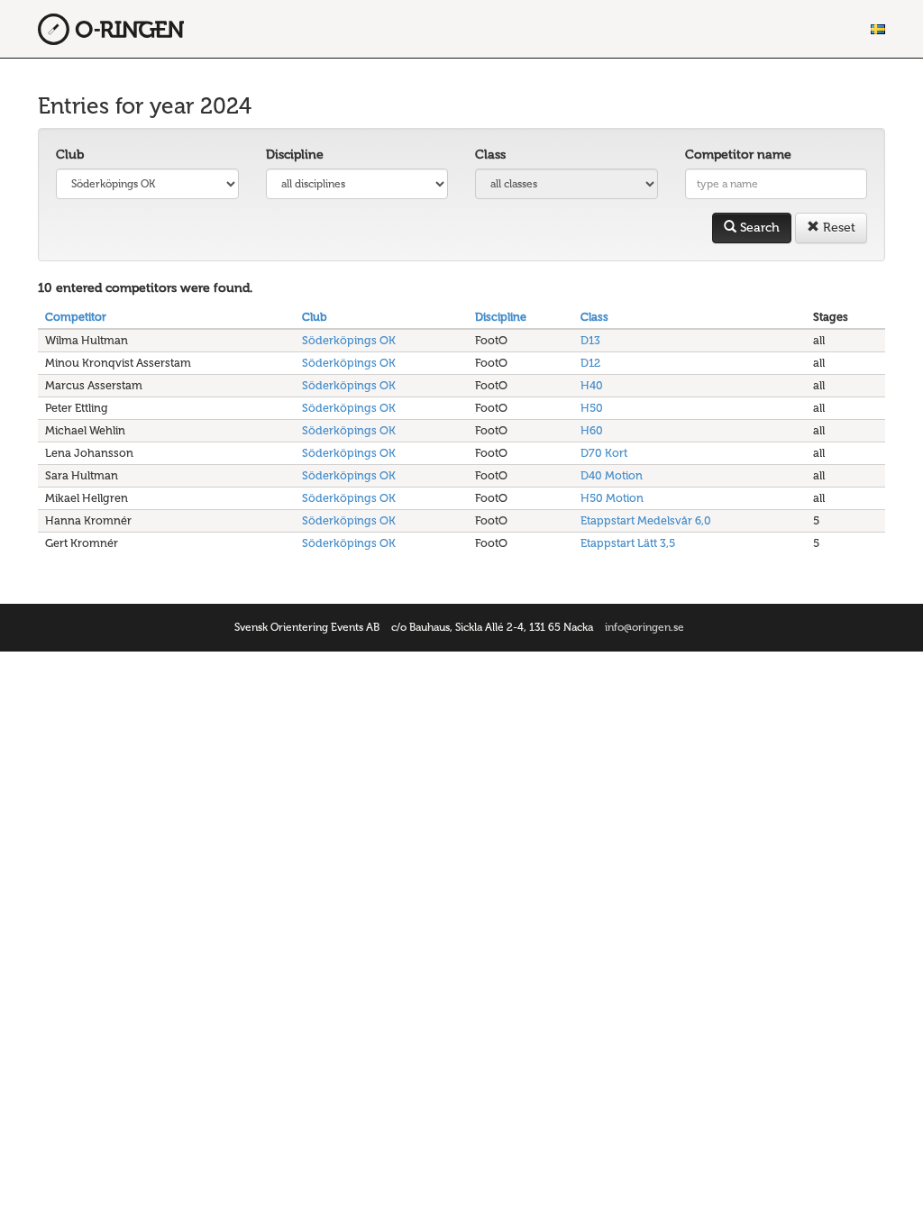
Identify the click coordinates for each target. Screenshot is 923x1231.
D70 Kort (603, 453)
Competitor (75, 317)
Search (758, 227)
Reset (837, 227)
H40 (591, 385)
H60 (591, 430)
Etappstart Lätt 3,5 (627, 543)
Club (70, 154)
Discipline (295, 154)
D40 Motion (611, 475)
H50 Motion (612, 498)
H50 (591, 408)
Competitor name (738, 154)
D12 (590, 362)
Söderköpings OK (349, 340)
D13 (590, 340)
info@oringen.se (644, 627)
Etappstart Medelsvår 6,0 (645, 520)
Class (490, 154)
